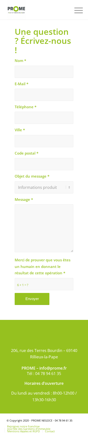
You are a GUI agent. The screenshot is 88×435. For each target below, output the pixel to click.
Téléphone (25, 106)
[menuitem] (74, 10)
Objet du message (32, 176)
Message (24, 199)
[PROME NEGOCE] (36, 10)
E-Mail (21, 83)
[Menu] (74, 10)
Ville (20, 129)
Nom (20, 60)
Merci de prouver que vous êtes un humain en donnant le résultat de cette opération (42, 266)
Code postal (26, 153)
